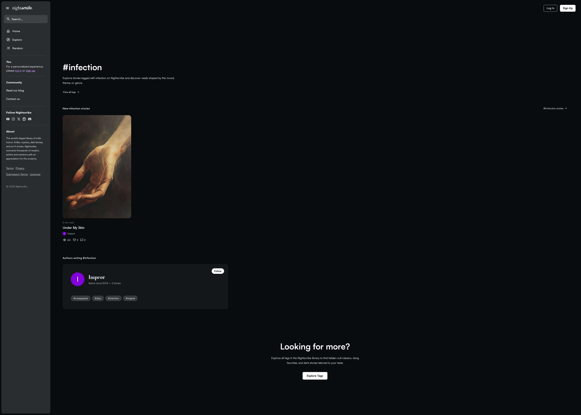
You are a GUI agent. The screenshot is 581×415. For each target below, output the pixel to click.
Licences (35, 174)
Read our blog (15, 90)
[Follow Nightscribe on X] (19, 119)
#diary (98, 298)
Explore (14, 39)
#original (130, 298)
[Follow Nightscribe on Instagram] (13, 119)
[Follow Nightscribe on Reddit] (24, 119)
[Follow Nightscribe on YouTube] (8, 119)
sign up (30, 70)
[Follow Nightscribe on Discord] (29, 119)
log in (18, 70)
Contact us (13, 98)
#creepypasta (81, 298)
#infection (113, 298)
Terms (10, 168)
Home (13, 31)
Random (14, 48)
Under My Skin (73, 228)
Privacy (20, 168)
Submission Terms (17, 174)
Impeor (71, 233)
